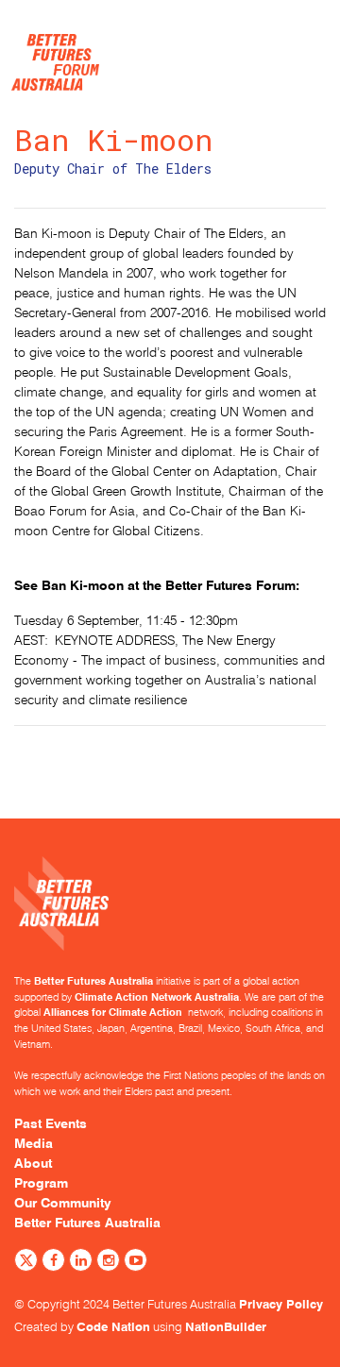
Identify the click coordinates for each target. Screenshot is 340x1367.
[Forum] (55, 57)
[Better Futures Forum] (170, 914)
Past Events (50, 1123)
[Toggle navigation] (302, 38)
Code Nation (113, 1326)
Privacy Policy (281, 1303)
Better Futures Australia (93, 980)
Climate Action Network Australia (157, 997)
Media (33, 1143)
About (33, 1163)
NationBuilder (225, 1326)
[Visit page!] (26, 1262)
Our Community (62, 1202)
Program (41, 1182)
